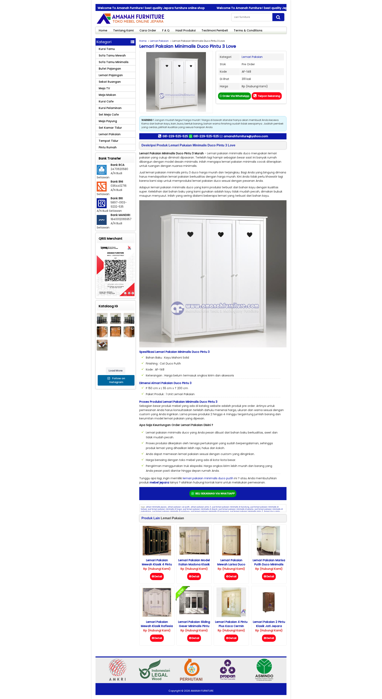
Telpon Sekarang (268, 96)
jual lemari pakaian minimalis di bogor (165, 509)
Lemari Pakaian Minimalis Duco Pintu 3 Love (187, 46)
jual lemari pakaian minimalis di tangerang (210, 511)
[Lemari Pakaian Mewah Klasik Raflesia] (157, 616)
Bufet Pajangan (110, 69)
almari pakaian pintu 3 (201, 507)
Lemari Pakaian (159, 41)
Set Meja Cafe (109, 115)
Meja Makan (107, 95)
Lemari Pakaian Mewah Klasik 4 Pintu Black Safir (157, 564)
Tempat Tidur (108, 141)
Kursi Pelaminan (110, 108)
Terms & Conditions (248, 30)
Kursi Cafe (106, 101)
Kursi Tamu (107, 49)
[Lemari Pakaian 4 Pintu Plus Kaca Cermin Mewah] (231, 616)
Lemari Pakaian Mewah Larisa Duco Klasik (231, 564)
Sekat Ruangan (110, 82)
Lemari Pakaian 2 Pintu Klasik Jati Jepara (269, 624)
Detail (158, 576)
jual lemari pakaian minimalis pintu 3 (246, 511)
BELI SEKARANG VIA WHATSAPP (215, 493)
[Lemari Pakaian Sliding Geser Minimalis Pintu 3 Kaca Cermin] (194, 613)
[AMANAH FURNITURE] (130, 24)
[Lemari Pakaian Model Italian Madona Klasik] (194, 554)
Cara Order (147, 30)
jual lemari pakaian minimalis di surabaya (171, 511)
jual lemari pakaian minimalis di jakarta (236, 509)
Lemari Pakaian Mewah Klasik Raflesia (157, 624)
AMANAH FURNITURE (202, 690)
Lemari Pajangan (111, 75)
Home (103, 30)
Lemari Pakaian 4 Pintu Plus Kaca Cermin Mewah (231, 626)
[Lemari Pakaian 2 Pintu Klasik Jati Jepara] (269, 612)
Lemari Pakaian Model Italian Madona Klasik (194, 562)
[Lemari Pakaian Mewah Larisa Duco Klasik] (231, 554)
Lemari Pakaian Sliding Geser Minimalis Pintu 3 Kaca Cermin (194, 626)
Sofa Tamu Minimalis (114, 62)
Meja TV (104, 88)
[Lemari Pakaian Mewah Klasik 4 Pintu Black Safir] (157, 554)
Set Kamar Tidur (110, 128)
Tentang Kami (123, 30)
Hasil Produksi (185, 30)
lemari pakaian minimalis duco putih (208, 478)
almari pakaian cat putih (179, 507)
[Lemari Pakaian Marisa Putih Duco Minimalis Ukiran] (269, 554)
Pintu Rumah (108, 147)
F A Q (166, 30)
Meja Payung (108, 121)
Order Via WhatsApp (235, 96)
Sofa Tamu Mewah (112, 55)
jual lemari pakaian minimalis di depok (200, 509)
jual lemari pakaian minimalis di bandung (230, 507)
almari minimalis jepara (156, 507)
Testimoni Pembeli (215, 30)
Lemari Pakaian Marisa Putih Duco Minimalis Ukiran (269, 564)
